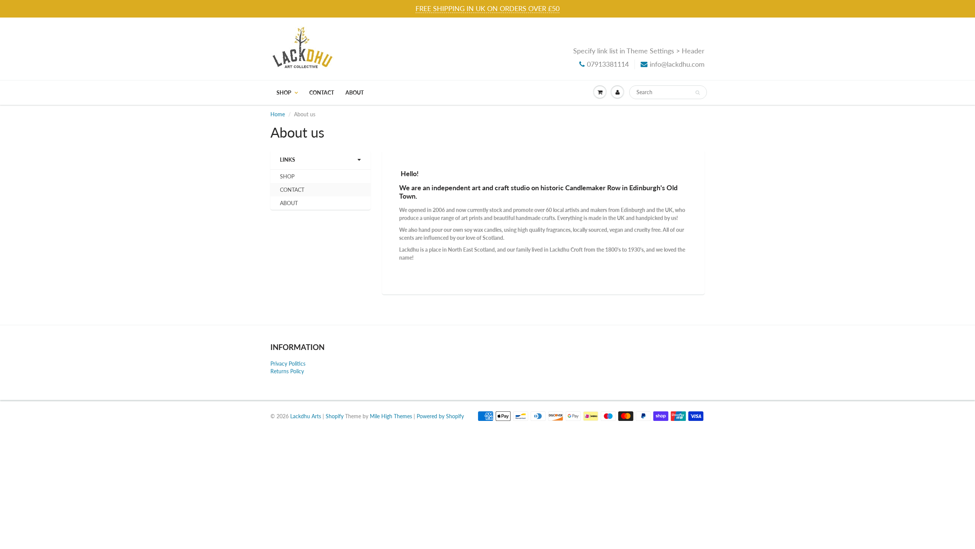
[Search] (697, 93)
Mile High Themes (391, 416)
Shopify (335, 416)
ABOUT (354, 92)
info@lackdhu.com (677, 64)
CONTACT (321, 92)
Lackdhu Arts (305, 416)
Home (277, 114)
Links (287, 159)
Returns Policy (287, 371)
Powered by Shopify (440, 416)
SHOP (284, 92)
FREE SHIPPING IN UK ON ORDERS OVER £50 (487, 8)
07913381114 (608, 64)
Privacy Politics (287, 363)
